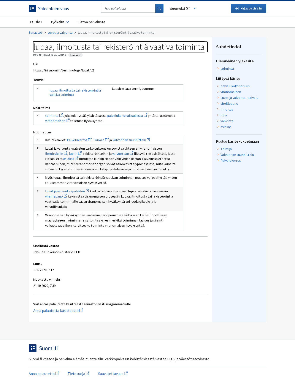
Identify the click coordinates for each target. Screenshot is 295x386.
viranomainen (230, 92)
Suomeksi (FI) (180, 8)
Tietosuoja (78, 374)
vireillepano (56, 196)
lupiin (75, 153)
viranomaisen (57, 121)
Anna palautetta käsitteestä (75, 310)
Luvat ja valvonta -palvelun (67, 191)
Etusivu (36, 21)
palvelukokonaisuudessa (127, 115)
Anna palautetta (44, 374)
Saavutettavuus (113, 374)
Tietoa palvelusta (91, 21)
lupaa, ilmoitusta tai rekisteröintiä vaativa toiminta (75, 92)
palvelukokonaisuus (235, 86)
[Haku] (159, 8)
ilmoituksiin (56, 153)
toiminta (54, 115)
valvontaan (122, 153)
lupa (223, 115)
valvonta (226, 121)
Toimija (101, 140)
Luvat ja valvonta (60, 32)
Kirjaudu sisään (251, 8)
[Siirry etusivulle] (63, 8)
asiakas (70, 159)
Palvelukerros (79, 140)
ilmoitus (226, 109)
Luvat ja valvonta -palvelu (239, 97)
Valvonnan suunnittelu (131, 140)
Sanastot (35, 32)
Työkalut (57, 21)
